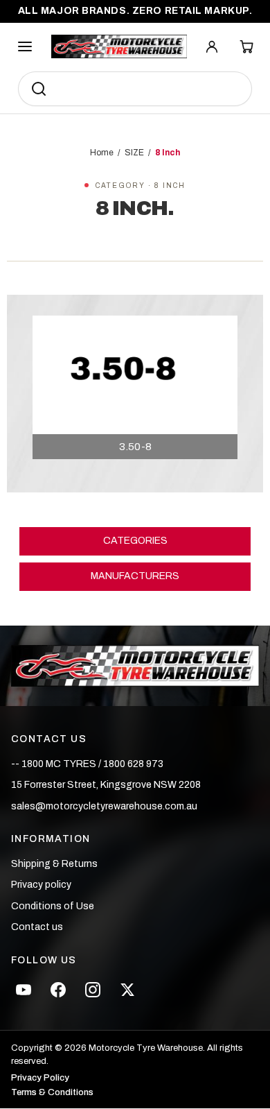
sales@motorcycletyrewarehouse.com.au (104, 806)
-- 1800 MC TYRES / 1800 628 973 (87, 764)
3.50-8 (135, 446)
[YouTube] (23, 989)
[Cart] (246, 46)
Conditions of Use (52, 906)
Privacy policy (41, 884)
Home (102, 152)
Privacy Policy (40, 1078)
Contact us (37, 927)
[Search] (38, 88)
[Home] (119, 46)
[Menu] (25, 46)
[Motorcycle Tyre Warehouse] (135, 666)
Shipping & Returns (54, 864)
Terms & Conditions (52, 1092)
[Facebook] (58, 989)
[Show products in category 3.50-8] (135, 387)
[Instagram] (92, 989)
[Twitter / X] (127, 989)
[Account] (212, 46)
